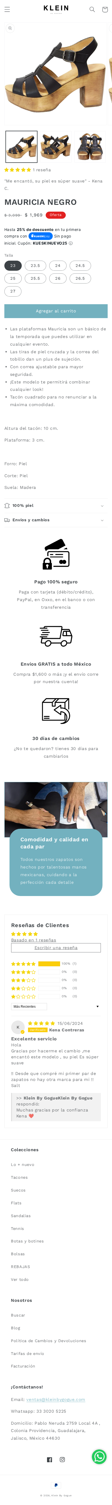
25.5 (35, 278)
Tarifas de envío (27, 1353)
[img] (42, 1023)
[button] (7, 9)
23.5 (35, 265)
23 (13, 265)
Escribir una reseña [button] (56, 947)
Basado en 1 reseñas (33, 940)
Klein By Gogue (61, 1495)
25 (13, 278)
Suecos (18, 1190)
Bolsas (18, 1253)
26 (58, 278)
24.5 (80, 265)
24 (58, 265)
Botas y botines (27, 1241)
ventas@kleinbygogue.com (55, 1399)
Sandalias (21, 1215)
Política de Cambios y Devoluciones (48, 1340)
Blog (15, 1328)
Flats (16, 1203)
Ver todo (20, 1279)
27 (12, 291)
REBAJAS (20, 1266)
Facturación (23, 1366)
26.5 (80, 278)
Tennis (17, 1228)
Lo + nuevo (22, 1164)
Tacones (19, 1177)
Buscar (18, 1315)
